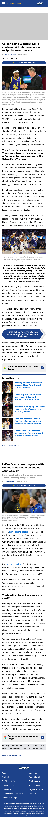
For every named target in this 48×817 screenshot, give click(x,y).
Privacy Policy (8, 785)
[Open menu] (3, 3)
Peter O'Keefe (10, 54)
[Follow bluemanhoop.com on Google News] (42, 367)
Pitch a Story (34, 781)
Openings (33, 773)
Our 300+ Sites (35, 777)
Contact (5, 777)
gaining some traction (18, 532)
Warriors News (14, 446)
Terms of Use (35, 785)
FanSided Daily (8, 781)
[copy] (15, 58)
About (4, 773)
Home (4, 446)
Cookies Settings (9, 797)
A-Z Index (33, 793)
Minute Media (13, 803)
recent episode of (14, 564)
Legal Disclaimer (36, 789)
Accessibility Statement (12, 793)
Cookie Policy (8, 789)
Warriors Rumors (15, 755)
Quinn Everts (10, 481)
